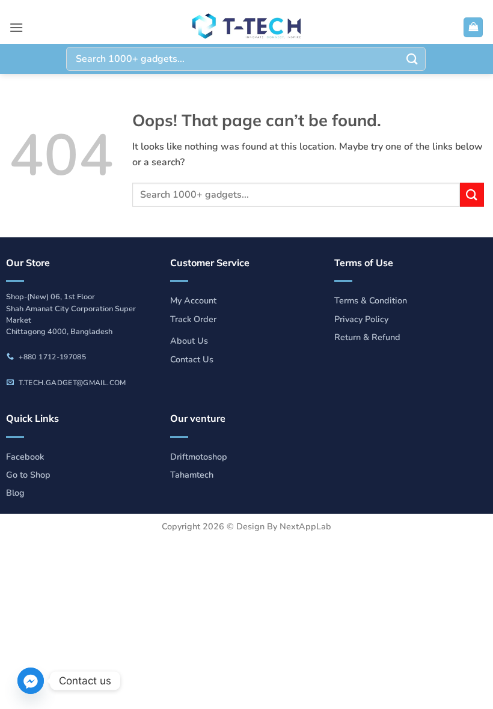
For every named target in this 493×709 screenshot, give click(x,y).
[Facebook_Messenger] (30, 681)
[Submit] (412, 58)
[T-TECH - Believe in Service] (246, 27)
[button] (16, 27)
